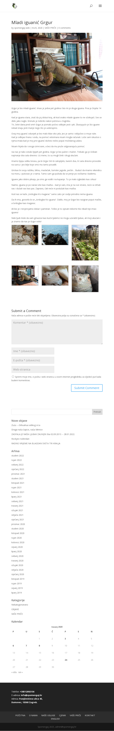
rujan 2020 (16, 537)
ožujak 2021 (17, 510)
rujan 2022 (16, 460)
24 (66, 659)
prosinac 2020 (18, 524)
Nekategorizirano (19, 604)
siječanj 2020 (17, 574)
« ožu (14, 672)
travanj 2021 (17, 505)
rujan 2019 (16, 583)
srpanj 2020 (17, 547)
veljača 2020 (17, 569)
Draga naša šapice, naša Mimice (27, 429)
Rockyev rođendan (20, 438)
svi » (20, 672)
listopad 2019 (17, 578)
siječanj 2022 (17, 469)
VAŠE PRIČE (50, 27)
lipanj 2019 (16, 592)
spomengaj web (22, 27)
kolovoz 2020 (17, 542)
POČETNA (20, 715)
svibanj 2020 (17, 556)
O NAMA (33, 715)
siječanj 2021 (17, 519)
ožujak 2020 (17, 565)
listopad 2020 (17, 533)
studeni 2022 (17, 455)
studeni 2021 (17, 478)
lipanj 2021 (16, 496)
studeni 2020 (17, 528)
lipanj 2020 (16, 551)
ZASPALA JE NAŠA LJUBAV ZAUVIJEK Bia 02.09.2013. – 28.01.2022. (43, 434)
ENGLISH (55, 718)
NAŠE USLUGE (48, 715)
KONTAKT (90, 715)
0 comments (64, 27)
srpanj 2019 (17, 588)
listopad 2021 (17, 482)
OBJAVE (15, 609)
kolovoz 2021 (17, 492)
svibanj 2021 (17, 501)
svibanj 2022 (17, 464)
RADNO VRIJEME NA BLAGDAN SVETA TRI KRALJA (35, 443)
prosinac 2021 (18, 473)
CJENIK (62, 715)
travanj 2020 (17, 560)
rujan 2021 (16, 487)
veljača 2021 (17, 514)
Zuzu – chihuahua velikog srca (25, 425)
